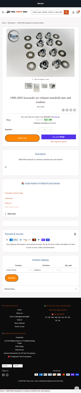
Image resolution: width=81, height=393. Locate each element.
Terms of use (19, 327)
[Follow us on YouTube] (7, 374)
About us (19, 313)
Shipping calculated (41, 123)
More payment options (58, 142)
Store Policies (19, 323)
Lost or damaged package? (20, 317)
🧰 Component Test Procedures (19, 357)
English (5, 366)
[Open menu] (3, 12)
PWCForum (19, 350)
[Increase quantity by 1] (50, 129)
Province (46, 265)
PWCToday (19, 346)
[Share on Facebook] (63, 110)
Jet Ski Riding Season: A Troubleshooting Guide (19, 342)
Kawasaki (9, 198)
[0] (77, 12)
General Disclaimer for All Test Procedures (19, 353)
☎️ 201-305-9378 (57, 314)
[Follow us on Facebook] (3, 374)
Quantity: (8, 129)
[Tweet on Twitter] (70, 110)
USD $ (16, 366)
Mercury (8, 203)
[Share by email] (74, 110)
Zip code (68, 265)
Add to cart (22, 138)
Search (19, 320)
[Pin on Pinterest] (67, 110)
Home (4, 23)
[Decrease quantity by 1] (39, 129)
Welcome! (41, 3)
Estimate (11, 278)
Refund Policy (10, 289)
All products (12, 23)
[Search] (66, 12)
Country (18, 265)
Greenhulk (19, 337)
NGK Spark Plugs (12, 207)
